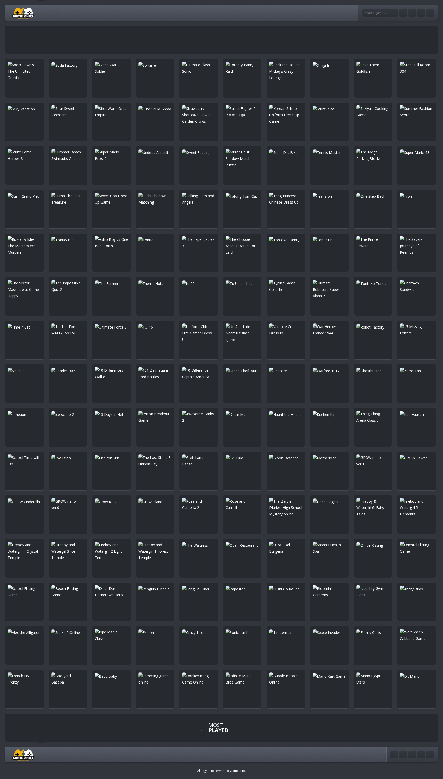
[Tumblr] (412, 13)
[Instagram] (421, 13)
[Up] (430, 754)
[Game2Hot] (23, 13)
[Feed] (430, 13)
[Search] (394, 12)
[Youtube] (403, 13)
